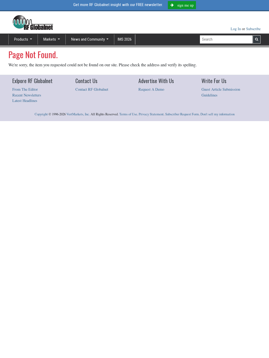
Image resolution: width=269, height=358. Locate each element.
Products (21, 39)
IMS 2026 (125, 39)
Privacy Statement (151, 114)
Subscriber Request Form (182, 114)
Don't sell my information (217, 114)
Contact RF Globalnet (91, 89)
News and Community (88, 39)
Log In (236, 28)
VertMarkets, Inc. (78, 114)
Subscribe (253, 28)
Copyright (41, 114)
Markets (50, 39)
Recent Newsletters (26, 95)
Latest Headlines (24, 100)
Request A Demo (151, 89)
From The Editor (25, 89)
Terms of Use (128, 114)
